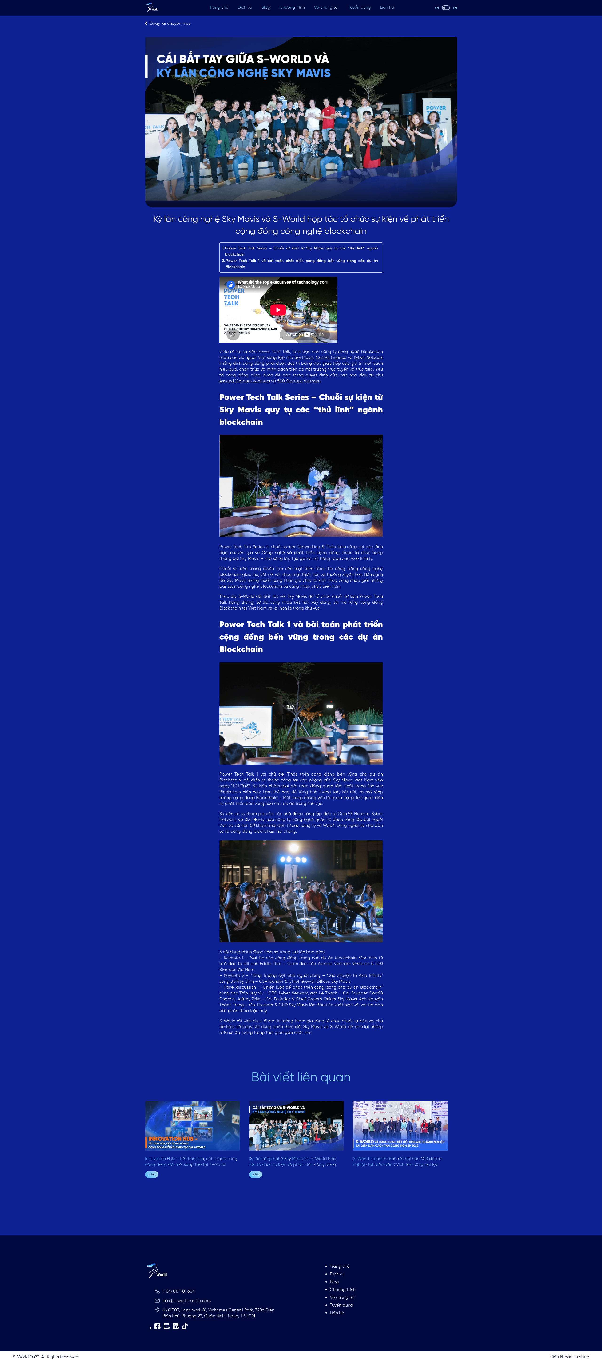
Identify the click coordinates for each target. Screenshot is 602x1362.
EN (455, 7)
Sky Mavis (304, 357)
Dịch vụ (245, 7)
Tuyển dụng (359, 7)
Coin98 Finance (331, 357)
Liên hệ (387, 7)
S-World (246, 596)
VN (437, 7)
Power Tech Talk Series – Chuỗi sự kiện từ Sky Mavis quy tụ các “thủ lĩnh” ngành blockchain (301, 251)
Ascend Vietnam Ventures (244, 381)
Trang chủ (218, 7)
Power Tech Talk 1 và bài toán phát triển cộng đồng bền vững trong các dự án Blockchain (302, 263)
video (151, 1174)
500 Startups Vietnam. (299, 381)
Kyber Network (368, 357)
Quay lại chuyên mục (170, 23)
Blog (265, 7)
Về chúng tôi (326, 7)
